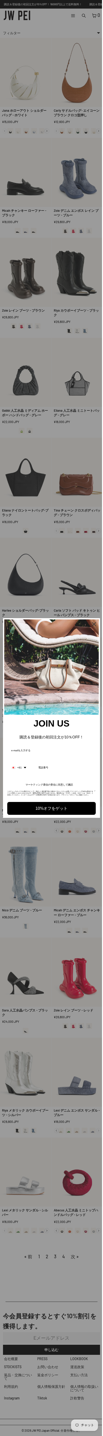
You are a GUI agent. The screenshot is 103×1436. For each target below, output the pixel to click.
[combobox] (18, 765)
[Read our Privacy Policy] (92, 791)
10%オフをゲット (50, 808)
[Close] (92, 624)
